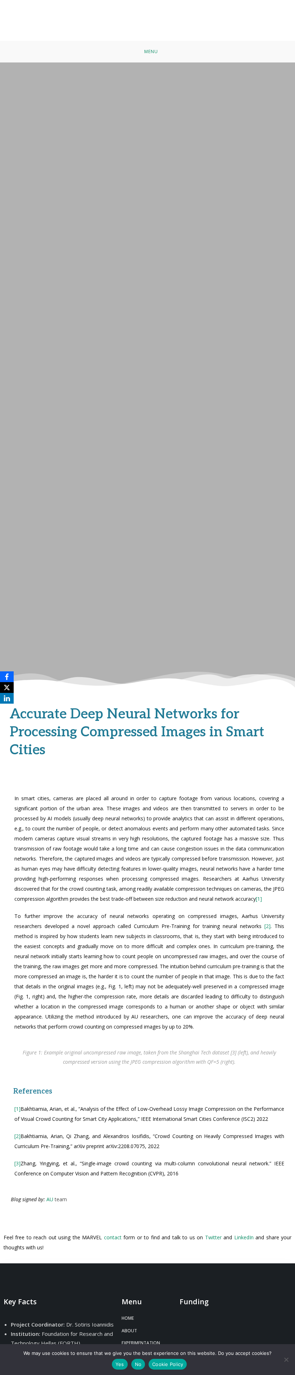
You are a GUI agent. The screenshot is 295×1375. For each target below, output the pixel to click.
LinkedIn (244, 1237)
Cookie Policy (167, 1364)
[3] (17, 1163)
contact (113, 1237)
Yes (119, 1364)
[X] (7, 687)
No (138, 1364)
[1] (259, 898)
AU (49, 1199)
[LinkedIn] (7, 698)
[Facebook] (7, 676)
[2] (267, 926)
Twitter (214, 1237)
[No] (286, 1359)
